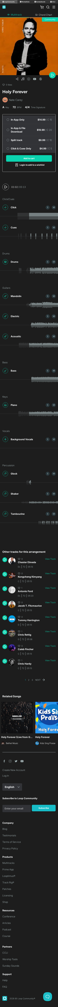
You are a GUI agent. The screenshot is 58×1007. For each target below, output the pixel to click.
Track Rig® (8, 882)
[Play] (52, 75)
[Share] (17, 79)
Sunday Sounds (10, 965)
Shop (5, 902)
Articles (6, 923)
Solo (47, 207)
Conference (8, 916)
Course (6, 936)
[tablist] (29, 14)
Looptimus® (8, 875)
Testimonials (9, 835)
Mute (54, 207)
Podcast (6, 929)
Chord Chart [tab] (45, 14)
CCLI (5, 952)
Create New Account (13, 770)
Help (4, 980)
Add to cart (29, 158)
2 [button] (28, 680)
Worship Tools (10, 959)
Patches (6, 888)
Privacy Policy (10, 848)
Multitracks (8, 862)
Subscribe (44, 808)
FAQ (4, 986)
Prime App (8, 869)
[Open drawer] (54, 7)
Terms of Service (11, 841)
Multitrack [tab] (16, 14)
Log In (5, 775)
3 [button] (32, 680)
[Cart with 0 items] (42, 7)
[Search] (48, 7)
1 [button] (25, 680)
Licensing (7, 895)
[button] (23, 79)
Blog (4, 828)
